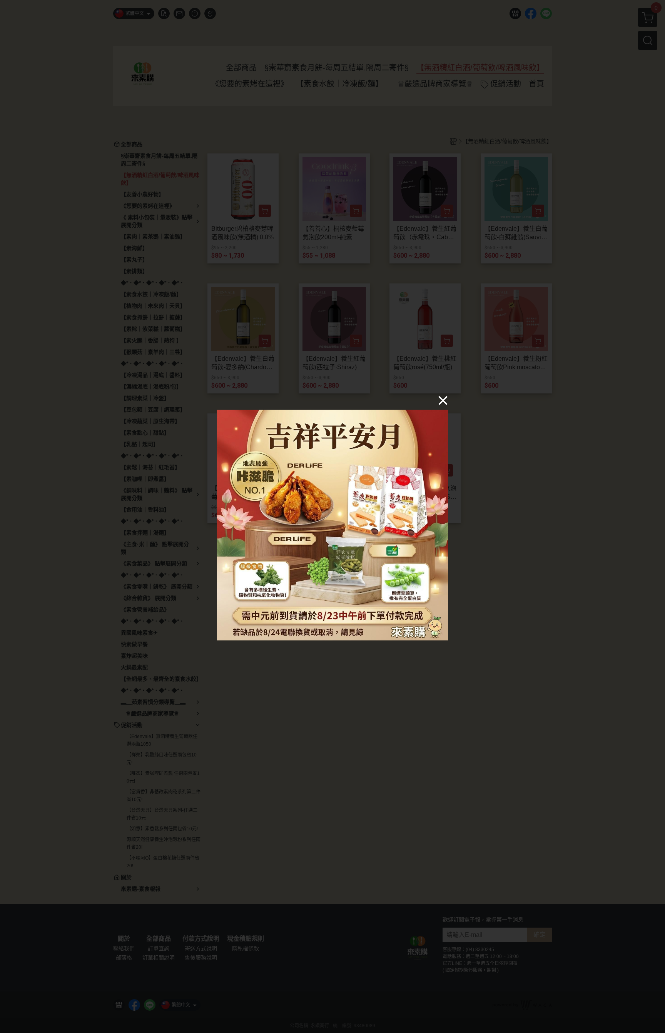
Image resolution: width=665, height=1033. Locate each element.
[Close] (443, 400)
